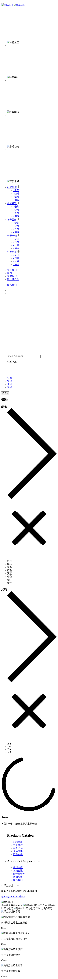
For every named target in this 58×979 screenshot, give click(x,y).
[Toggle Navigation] (2, 3)
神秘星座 (12, 11)
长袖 (10, 30)
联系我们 (12, 285)
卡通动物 (12, 115)
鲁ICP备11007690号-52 (13, 896)
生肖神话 (12, 45)
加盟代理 (12, 276)
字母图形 (12, 80)
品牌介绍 (18, 867)
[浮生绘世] (13, 5)
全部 (10, 17)
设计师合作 (13, 279)
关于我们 (12, 270)
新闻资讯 (18, 870)
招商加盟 (18, 877)
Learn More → (8, 829)
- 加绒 (16, 200)
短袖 (10, 23)
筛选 (5, 393)
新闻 (9, 273)
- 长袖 (16, 196)
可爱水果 (12, 149)
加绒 (10, 36)
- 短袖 (16, 193)
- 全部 (16, 190)
